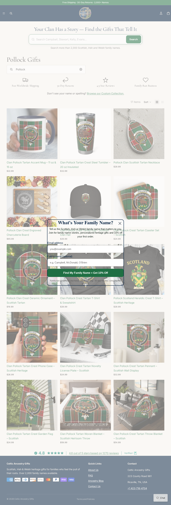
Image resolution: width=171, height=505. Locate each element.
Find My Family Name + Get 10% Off (85, 272)
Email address (55, 242)
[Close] (120, 223)
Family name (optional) (59, 256)
